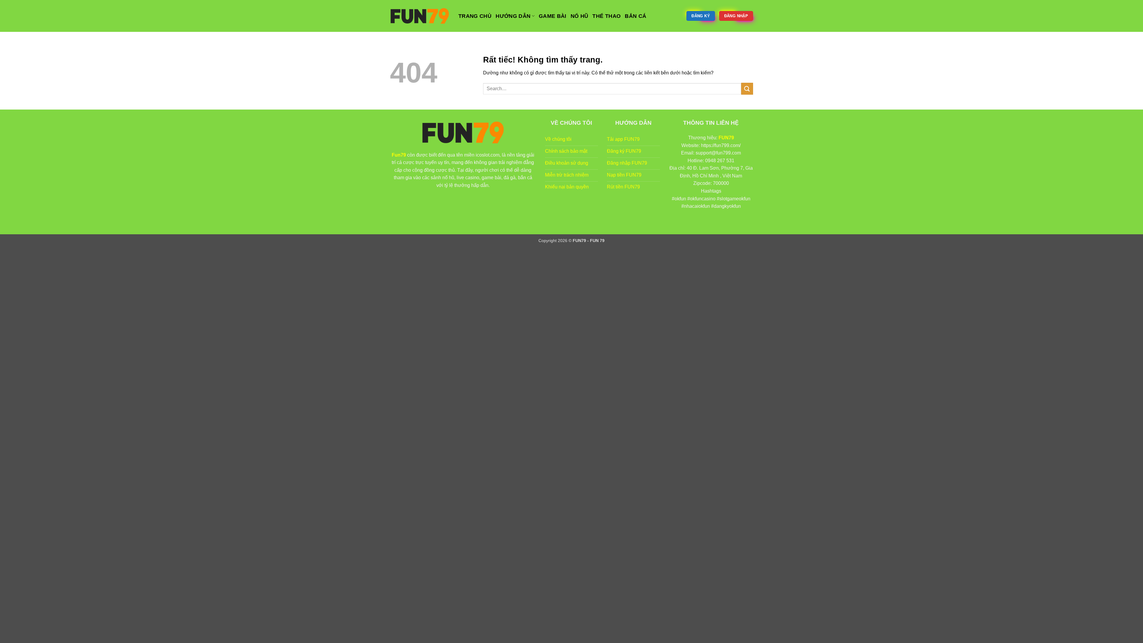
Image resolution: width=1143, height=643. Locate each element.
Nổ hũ (579, 16)
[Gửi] (747, 88)
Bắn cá (635, 16)
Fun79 (399, 154)
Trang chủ (474, 16)
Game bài (552, 16)
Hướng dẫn (513, 16)
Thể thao (606, 16)
